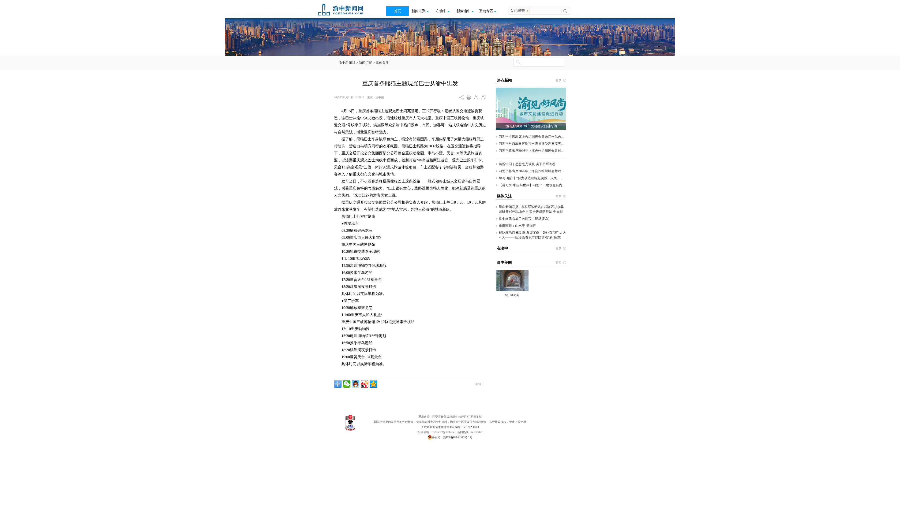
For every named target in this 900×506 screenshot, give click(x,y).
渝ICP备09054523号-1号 (457, 437)
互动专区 (486, 11)
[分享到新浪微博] (364, 384)
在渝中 (441, 11)
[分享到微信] (346, 384)
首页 (397, 11)
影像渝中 (464, 11)
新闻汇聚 (419, 11)
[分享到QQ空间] (373, 384)
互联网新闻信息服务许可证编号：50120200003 (450, 427)
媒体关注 (382, 62)
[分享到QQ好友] (355, 384)
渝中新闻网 (347, 62)
